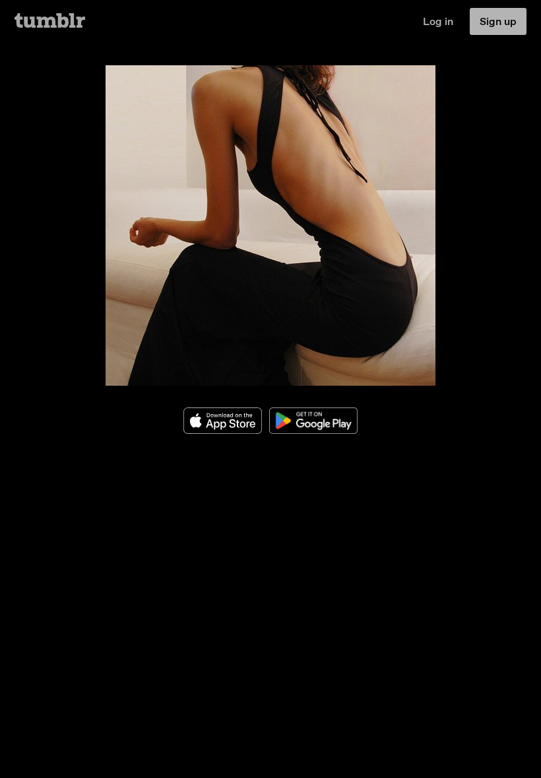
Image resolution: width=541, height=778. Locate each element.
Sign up (498, 21)
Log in (438, 21)
